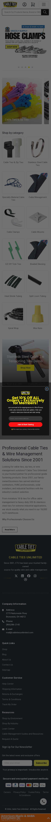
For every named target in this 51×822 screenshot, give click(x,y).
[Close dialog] (47, 389)
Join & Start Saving (25, 424)
